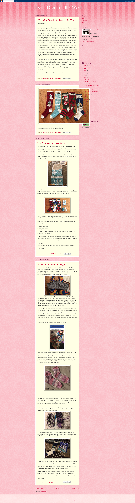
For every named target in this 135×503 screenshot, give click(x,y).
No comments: (58, 78)
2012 (85, 111)
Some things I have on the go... (52, 264)
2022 (85, 68)
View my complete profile (88, 41)
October (87, 96)
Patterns (84, 22)
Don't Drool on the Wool (58, 7)
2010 (85, 116)
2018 (85, 73)
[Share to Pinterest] (70, 78)
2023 (85, 66)
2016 (85, 77)
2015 (85, 104)
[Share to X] (67, 78)
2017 (85, 75)
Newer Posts (39, 488)
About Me (84, 20)
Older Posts (75, 488)
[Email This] (64, 78)
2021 (85, 70)
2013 (85, 109)
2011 (85, 114)
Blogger (74, 500)
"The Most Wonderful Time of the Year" (56, 20)
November (87, 94)
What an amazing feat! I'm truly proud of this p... (92, 86)
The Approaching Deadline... (51, 142)
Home (57, 488)
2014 (85, 107)
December (87, 80)
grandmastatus (95, 30)
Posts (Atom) (44, 491)
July (86, 101)
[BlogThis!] (65, 78)
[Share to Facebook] (68, 78)
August (87, 99)
